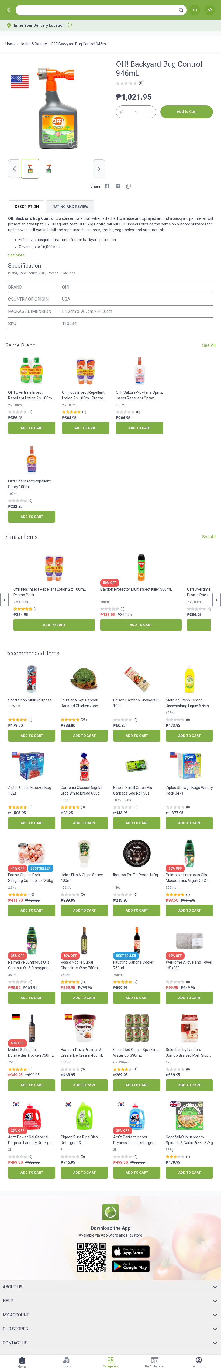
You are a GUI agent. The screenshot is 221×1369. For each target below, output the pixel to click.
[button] (181, 10)
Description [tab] (27, 206)
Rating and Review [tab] (70, 206)
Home (10, 44)
